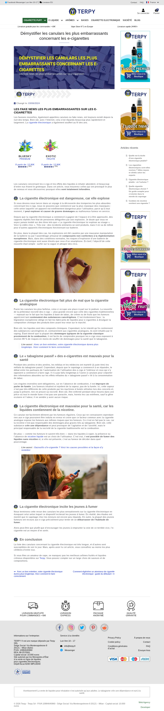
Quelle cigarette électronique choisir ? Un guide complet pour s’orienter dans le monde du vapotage (139, 191)
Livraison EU (48, 2)
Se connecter (143, 13)
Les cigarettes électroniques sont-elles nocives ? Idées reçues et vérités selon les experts (139, 170)
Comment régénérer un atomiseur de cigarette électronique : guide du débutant (94, 572)
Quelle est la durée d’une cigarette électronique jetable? (138, 158)
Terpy (42, 558)
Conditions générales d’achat (117, 647)
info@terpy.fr (69, 646)
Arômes (70, 20)
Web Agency (144, 702)
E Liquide (54, 20)
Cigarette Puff (33, 20)
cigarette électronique (40, 122)
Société (127, 20)
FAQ (142, 2)
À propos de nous (142, 638)
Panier (156, 11)
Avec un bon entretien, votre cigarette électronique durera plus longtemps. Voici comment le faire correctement (38, 573)
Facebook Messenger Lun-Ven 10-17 (22, 2)
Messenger (70, 650)
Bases (85, 20)
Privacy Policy (114, 638)
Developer (145, 707)
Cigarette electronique (105, 20)
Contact (134, 2)
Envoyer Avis (144, 650)
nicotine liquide (36, 436)
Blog (137, 20)
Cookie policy (114, 642)
